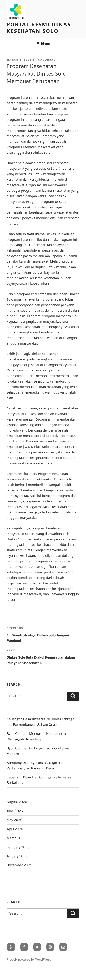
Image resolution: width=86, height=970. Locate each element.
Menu (45, 43)
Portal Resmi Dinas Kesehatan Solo (39, 27)
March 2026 (16, 838)
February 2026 (18, 847)
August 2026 (17, 802)
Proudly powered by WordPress (29, 959)
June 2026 (15, 811)
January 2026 (17, 856)
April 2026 (15, 829)
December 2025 (19, 865)
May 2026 (14, 820)
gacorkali (47, 59)
